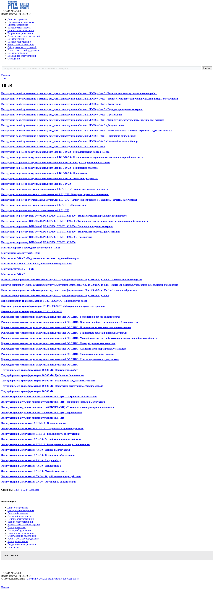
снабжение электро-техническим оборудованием (53, 578)
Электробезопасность (19, 27)
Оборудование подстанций (22, 47)
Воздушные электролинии (22, 55)
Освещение (14, 58)
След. (32, 489)
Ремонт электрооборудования (23, 50)
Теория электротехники (20, 33)
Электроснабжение (18, 53)
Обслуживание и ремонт (21, 22)
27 (27, 489)
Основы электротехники (21, 30)
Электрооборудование (19, 41)
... (24, 489)
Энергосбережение (18, 24)
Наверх (5, 587)
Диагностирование (18, 19)
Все (37, 489)
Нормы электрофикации (21, 44)
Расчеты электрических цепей (24, 36)
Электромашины (17, 39)
